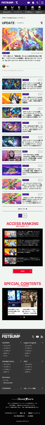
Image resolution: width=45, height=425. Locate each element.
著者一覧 (22, 413)
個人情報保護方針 (19, 416)
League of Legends (30, 343)
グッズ (5, 355)
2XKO (25, 361)
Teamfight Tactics (12, 18)
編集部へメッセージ (34, 413)
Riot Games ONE (8, 382)
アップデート (18, 12)
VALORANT (6, 343)
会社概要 (30, 416)
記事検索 (37, 2)
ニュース (5, 380)
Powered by (14, 399)
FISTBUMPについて (11, 413)
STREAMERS (28, 2)
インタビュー (29, 12)
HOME (4, 18)
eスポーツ (39, 12)
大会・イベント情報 (33, 2)
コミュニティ (7, 12)
